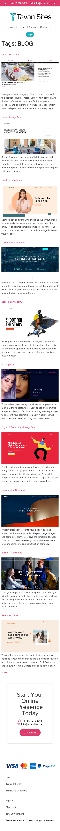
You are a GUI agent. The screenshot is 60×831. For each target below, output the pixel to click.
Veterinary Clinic (9, 615)
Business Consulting (11, 552)
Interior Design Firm (11, 117)
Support (33, 27)
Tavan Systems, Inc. (15, 814)
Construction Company (13, 490)
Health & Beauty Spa (11, 180)
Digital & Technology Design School (19, 427)
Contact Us (45, 27)
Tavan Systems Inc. (15, 820)
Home (12, 27)
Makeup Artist (8, 364)
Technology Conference (13, 242)
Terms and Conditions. (17, 791)
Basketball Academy (11, 302)
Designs (22, 27)
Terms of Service (14, 784)
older (5, 672)
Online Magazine (10, 54)
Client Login (11, 807)
